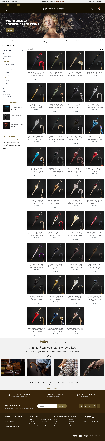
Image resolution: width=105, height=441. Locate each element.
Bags (4, 91)
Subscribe (62, 406)
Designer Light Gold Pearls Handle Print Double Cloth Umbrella (75, 329)
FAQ (55, 424)
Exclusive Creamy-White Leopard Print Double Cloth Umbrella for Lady (36, 202)
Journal (43, 426)
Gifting (71, 426)
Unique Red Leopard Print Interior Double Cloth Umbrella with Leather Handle (36, 75)
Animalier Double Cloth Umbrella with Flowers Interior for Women (56, 297)
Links (84, 9)
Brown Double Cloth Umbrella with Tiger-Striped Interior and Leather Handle (94, 266)
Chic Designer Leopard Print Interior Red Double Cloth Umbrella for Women (75, 139)
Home (3, 46)
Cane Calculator (58, 428)
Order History (33, 424)
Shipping (71, 421)
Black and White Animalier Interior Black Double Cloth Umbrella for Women (75, 107)
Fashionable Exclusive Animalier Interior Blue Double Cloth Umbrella (94, 138)
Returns (71, 424)
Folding (7, 72)
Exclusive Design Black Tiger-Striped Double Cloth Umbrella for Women (36, 298)
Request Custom (8, 97)
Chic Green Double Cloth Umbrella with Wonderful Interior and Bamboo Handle (56, 107)
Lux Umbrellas (9, 70)
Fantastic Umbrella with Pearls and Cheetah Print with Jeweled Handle (55, 329)
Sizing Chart (57, 426)
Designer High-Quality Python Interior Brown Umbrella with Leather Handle (75, 171)
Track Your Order (34, 426)
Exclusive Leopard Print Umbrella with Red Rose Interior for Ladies (94, 202)
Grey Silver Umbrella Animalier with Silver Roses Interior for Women (95, 106)
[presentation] (22, 103)
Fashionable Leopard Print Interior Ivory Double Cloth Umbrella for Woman (56, 203)
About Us (56, 419)
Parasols (7, 83)
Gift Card (44, 421)
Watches (5, 89)
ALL (4, 53)
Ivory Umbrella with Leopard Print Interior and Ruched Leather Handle (75, 202)
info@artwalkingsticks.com (12, 426)
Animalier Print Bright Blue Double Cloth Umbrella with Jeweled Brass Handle (36, 171)
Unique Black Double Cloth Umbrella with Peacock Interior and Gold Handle (56, 138)
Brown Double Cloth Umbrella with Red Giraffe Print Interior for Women (36, 234)
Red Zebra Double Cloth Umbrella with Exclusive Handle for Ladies (55, 234)
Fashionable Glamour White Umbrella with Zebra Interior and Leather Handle (75, 298)
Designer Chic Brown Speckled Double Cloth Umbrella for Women (75, 265)
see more (9, 30)
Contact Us (44, 424)
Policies (71, 419)
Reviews (56, 421)
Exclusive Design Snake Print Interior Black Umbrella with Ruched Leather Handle (56, 171)
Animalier (8, 78)
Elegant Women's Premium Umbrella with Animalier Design (94, 74)
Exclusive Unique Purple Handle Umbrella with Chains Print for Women (36, 265)
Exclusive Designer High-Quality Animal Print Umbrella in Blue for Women (94, 298)
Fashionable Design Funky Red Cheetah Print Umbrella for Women (95, 234)
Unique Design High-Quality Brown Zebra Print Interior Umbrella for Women (56, 266)
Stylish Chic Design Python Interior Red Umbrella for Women (94, 170)
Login (75, 9)
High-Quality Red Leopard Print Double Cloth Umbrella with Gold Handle (36, 330)
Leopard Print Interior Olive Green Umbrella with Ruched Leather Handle (56, 74)
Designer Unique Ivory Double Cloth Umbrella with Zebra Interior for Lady (75, 235)
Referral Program (46, 419)
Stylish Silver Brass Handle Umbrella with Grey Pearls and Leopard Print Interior (36, 138)
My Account (32, 421)
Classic (7, 80)
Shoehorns (6, 86)
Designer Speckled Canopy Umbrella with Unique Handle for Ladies (36, 106)
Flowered (7, 75)
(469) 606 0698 (53, 1)
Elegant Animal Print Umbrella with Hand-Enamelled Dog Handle (75, 74)
